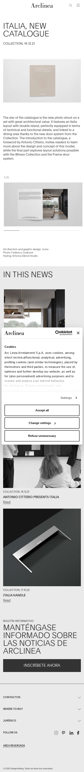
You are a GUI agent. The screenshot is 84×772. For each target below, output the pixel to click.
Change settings (40, 423)
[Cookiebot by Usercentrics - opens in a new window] (55, 333)
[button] (71, 6)
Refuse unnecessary (42, 435)
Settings (66, 397)
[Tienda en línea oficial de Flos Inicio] (42, 5)
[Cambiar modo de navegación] (78, 5)
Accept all (42, 410)
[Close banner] (78, 333)
